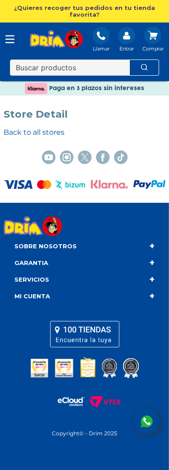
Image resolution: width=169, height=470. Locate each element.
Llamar (101, 49)
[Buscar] (144, 67)
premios (84, 367)
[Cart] (153, 40)
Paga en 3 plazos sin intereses (95, 88)
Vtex (103, 401)
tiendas (85, 333)
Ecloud (67, 401)
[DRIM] (56, 40)
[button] (84, 11)
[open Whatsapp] (146, 421)
